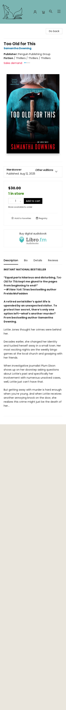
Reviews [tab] (53, 260)
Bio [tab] (26, 260)
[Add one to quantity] (20, 201)
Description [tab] (11, 260)
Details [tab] (38, 260)
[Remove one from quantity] (10, 201)
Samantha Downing (17, 48)
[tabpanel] (33, 341)
